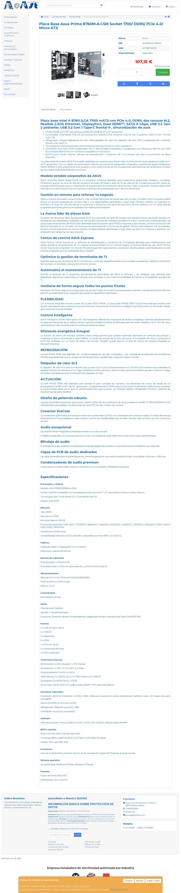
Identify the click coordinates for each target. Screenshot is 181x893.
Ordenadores (10, 17)
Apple (7, 89)
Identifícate (137, 7)
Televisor (8, 41)
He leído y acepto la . (69, 829)
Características (48, 109)
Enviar (77, 835)
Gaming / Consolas (13, 60)
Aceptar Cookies (153, 881)
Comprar (163, 72)
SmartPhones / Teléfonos (11, 34)
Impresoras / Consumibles (10, 47)
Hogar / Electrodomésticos (13, 82)
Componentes (11, 22)
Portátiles (8, 28)
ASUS (145, 38)
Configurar (128, 881)
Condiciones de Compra (58, 847)
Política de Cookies (119, 889)
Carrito (171, 7)
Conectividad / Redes (14, 54)
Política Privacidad (56, 844)
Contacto (155, 7)
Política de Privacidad (79, 823)
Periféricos (9, 70)
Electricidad (10, 94)
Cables (7, 65)
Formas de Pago (91, 847)
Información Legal (92, 842)
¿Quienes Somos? (56, 849)
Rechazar (139, 881)
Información (66, 109)
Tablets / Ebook (11, 75)
